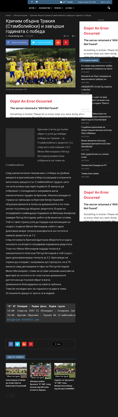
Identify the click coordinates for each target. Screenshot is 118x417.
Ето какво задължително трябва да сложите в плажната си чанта (96, 67)
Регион (57, 8)
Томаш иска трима (90, 173)
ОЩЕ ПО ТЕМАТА (15, 357)
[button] (108, 8)
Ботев (31, 8)
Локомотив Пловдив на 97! (93, 165)
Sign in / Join (105, 2)
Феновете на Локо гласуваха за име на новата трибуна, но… (96, 77)
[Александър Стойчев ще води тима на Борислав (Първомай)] (16, 370)
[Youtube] (37, 2)
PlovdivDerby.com (15, 36)
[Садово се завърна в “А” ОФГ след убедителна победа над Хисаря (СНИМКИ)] (64, 370)
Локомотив (44, 8)
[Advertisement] (20, 142)
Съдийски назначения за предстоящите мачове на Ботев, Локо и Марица (96, 130)
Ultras (68, 8)
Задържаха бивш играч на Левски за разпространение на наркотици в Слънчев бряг (96, 117)
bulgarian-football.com (23, 319)
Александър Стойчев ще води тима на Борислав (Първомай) (16, 383)
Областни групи (13, 376)
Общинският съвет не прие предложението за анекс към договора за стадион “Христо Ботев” (95, 101)
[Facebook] (32, 2)
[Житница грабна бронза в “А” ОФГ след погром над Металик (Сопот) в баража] (40, 371)
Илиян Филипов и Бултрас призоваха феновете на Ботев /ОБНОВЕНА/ (96, 143)
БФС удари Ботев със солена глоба (95, 155)
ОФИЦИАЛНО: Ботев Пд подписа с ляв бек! (96, 88)
